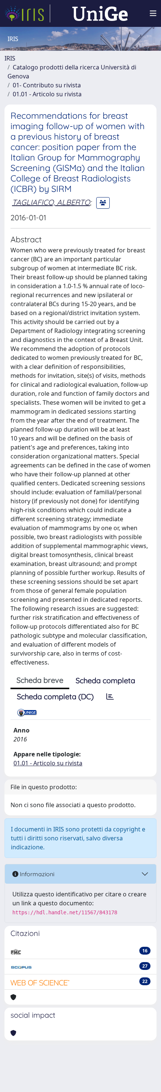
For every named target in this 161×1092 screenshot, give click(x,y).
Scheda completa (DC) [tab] (55, 696)
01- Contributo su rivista (47, 85)
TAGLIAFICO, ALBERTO (51, 202)
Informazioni (36, 874)
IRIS (9, 58)
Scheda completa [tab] (105, 680)
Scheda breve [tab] (39, 680)
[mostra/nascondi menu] (153, 13)
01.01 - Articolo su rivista (47, 94)
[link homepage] (27, 13)
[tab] (110, 696)
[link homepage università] (100, 13)
